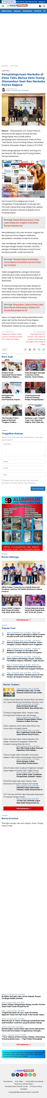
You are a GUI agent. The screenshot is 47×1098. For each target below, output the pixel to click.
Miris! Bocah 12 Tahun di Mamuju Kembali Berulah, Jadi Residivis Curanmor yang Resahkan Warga (23, 1022)
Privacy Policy (36, 1086)
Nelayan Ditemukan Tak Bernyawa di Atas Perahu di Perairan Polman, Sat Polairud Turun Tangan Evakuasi (25, 676)
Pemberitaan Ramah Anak (16, 1086)
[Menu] (3, 6)
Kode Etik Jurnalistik (34, 1081)
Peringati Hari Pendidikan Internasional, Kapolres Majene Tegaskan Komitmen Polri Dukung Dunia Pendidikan (12, 397)
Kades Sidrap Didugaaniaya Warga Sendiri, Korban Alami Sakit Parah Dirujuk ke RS (23, 1005)
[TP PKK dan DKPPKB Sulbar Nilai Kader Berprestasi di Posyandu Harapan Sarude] (23, 795)
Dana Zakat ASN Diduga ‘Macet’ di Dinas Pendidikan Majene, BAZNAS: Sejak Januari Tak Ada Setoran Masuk (25, 660)
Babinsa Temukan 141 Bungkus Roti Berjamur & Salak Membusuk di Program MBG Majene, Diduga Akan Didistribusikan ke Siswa (25, 651)
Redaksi (23, 1089)
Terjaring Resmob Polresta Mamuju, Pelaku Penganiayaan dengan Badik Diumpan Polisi (35, 397)
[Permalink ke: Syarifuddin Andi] (3, 89)
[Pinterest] (22, 1075)
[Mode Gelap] (40, 6)
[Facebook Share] (25, 349)
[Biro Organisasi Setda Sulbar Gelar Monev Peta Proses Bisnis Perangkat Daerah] (23, 727)
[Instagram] (26, 1075)
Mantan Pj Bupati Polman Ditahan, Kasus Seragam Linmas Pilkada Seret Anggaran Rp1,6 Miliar (24, 643)
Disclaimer (8, 1081)
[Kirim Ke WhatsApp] (43, 349)
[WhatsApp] (30, 1075)
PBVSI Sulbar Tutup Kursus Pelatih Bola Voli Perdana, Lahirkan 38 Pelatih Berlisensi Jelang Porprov (22, 589)
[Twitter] (17, 1075)
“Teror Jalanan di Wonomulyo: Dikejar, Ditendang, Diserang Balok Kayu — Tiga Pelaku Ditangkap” (23, 1038)
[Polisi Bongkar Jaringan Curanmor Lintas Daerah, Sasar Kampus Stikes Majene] (35, 365)
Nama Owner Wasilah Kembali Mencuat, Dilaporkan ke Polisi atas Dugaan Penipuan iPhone (25, 668)
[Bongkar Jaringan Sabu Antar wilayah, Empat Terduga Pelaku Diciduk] (23, 907)
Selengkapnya (22, 620)
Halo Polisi (5, 71)
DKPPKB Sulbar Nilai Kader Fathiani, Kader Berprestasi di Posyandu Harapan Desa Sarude (29, 789)
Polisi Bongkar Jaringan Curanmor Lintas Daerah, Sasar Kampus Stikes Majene (35, 375)
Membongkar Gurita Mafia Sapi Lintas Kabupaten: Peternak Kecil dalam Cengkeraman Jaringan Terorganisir (23, 1030)
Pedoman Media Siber (23, 1084)
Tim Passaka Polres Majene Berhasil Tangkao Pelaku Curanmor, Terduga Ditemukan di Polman (11, 420)
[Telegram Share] (39, 349)
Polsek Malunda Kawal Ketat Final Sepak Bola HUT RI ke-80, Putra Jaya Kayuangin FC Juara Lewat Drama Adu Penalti (35, 610)
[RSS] (34, 1075)
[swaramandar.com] (16, 6)
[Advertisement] (23, 38)
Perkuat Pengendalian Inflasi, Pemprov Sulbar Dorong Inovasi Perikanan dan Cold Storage (29, 720)
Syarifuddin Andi (12, 89)
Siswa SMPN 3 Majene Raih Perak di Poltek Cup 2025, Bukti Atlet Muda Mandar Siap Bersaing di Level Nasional (11, 610)
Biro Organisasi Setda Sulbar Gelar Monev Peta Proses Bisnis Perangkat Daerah (29, 733)
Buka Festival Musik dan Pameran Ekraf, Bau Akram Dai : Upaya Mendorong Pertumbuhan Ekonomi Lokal (30, 707)
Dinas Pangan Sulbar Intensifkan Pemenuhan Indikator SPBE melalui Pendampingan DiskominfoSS (30, 762)
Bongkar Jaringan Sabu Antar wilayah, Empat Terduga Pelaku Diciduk (21, 997)
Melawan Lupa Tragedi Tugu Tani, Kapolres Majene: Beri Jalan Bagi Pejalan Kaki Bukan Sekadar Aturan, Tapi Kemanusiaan (35, 420)
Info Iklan (19, 1081)
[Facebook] (13, 1075)
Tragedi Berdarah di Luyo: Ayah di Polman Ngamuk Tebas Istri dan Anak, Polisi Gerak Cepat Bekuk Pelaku (23, 1014)
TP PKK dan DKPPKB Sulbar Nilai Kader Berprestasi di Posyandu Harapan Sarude (28, 802)
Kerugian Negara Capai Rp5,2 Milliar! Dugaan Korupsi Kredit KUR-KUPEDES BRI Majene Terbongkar (26, 635)
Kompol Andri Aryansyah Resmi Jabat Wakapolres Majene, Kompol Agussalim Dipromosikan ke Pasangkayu (12, 375)
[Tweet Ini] (30, 349)
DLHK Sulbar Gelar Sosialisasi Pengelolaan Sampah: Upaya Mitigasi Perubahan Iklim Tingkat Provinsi (29, 775)
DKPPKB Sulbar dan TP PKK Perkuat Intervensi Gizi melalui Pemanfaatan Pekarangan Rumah (30, 692)
